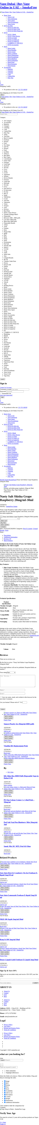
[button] (19, 83)
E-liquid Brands (8, 480)
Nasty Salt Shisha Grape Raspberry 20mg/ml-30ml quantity (20, 516)
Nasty (15, 480)
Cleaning (10, 72)
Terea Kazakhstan (13, 22)
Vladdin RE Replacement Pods (16, 746)
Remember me (6, 393)
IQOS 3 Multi (12, 34)
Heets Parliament (13, 60)
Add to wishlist (5, 524)
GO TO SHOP (22, 89)
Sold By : (3, 506)
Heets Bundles (12, 50)
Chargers (10, 71)
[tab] (21, 535)
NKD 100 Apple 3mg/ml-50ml (11, 919)
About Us (7, 991)
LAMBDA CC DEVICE (15, 43)
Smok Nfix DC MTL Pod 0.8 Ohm (17, 846)
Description (7, 535)
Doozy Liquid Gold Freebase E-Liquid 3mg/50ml (19, 960)
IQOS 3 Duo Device (14, 36)
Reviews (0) (7, 539)
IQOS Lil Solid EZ (13, 41)
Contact (6, 993)
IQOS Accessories (13, 45)
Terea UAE (11, 17)
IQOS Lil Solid (12, 38)
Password (3, 391)
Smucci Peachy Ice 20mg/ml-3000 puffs (19, 724)
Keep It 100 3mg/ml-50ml (10, 939)
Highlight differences (12, 1073)
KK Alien (10, 772)
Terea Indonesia (12, 19)
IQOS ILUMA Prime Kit (15, 31)
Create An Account (5, 387)
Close (1, 84)
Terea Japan (11, 20)
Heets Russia (11, 66)
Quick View (7, 720)
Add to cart (4, 520)
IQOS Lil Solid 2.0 (13, 39)
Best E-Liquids (27, 528)
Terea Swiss (11, 24)
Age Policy (7, 1026)
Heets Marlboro (12, 59)
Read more (7, 753)
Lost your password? (6, 395)
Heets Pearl (11, 62)
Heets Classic (12, 52)
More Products (8, 540)
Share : (2, 532)
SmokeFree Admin (11, 506)
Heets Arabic (11, 48)
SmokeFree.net (34, 635)
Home (2, 480)
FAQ (5, 995)
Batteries (10, 69)
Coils (9, 74)
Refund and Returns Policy (12, 1028)
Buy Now (3, 522)
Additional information (10, 537)
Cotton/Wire (11, 76)
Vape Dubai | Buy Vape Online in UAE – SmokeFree (18, 5)
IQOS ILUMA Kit (13, 27)
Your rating (3, 672)
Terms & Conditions (10, 1030)
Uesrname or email (5, 389)
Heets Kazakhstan (13, 57)
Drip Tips (10, 78)
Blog (5, 996)
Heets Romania (12, 64)
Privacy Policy (8, 1024)
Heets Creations (12, 53)
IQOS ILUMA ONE (14, 29)
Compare (3, 527)
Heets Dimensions (13, 55)
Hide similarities (11, 1071)
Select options (8, 785)
